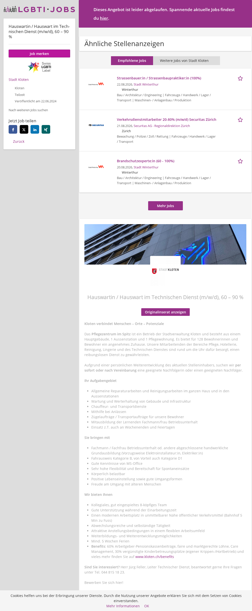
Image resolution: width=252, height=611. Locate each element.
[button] (244, 13)
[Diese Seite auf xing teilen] (46, 129)
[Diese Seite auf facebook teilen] (13, 129)
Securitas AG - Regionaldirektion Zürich (162, 126)
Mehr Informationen (123, 606)
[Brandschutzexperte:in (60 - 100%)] (96, 166)
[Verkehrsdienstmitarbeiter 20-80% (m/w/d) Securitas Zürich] (96, 124)
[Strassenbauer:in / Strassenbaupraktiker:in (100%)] (96, 83)
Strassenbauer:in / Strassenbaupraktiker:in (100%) (159, 78)
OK (146, 606)
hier (104, 18)
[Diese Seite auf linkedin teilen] (35, 129)
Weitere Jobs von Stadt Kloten (184, 60)
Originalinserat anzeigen (165, 312)
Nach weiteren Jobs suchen (28, 110)
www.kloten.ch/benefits (154, 556)
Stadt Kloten (19, 79)
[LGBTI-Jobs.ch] (39, 9)
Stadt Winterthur (146, 84)
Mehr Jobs (165, 205)
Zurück (18, 141)
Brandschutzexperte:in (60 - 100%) (145, 161)
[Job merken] (241, 77)
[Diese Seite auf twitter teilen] (24, 129)
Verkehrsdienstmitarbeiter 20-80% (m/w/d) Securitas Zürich (166, 119)
